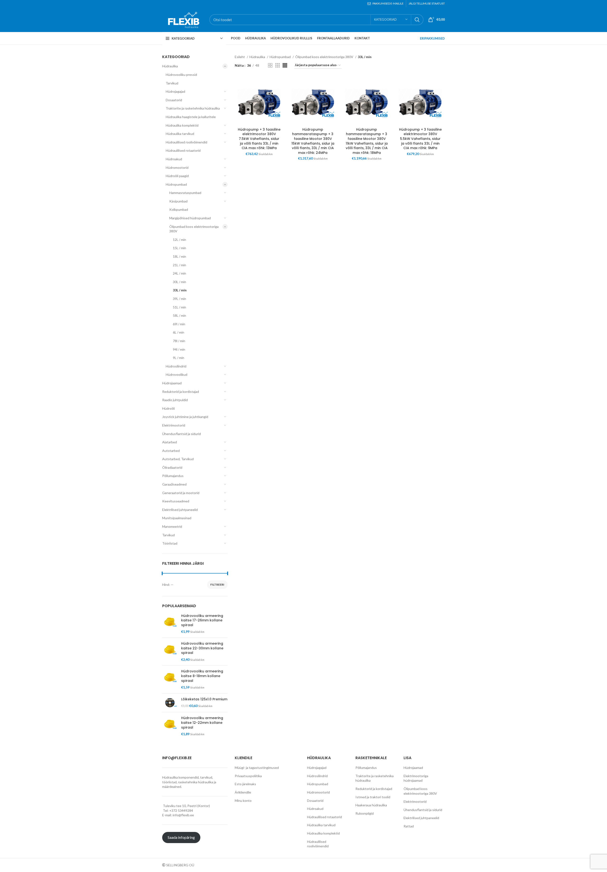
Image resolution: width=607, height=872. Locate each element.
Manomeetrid (172, 526)
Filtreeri (217, 584)
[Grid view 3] (277, 65)
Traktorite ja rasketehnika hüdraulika (193, 108)
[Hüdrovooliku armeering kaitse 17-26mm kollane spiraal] (170, 624)
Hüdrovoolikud (176, 374)
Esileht (240, 57)
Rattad (409, 826)
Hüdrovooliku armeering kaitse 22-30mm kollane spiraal (202, 648)
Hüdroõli (168, 408)
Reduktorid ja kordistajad (180, 392)
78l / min (179, 341)
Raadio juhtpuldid (175, 400)
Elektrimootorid (173, 425)
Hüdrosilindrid (176, 366)
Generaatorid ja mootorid (180, 493)
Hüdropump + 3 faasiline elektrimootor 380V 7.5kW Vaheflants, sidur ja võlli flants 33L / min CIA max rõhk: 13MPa (259, 138)
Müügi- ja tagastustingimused (257, 768)
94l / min (179, 349)
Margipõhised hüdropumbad (190, 218)
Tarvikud (172, 83)
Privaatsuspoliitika (248, 776)
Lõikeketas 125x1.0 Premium (204, 699)
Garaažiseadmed (174, 484)
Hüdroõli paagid (177, 176)
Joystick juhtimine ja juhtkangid (185, 417)
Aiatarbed (169, 442)
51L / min (179, 307)
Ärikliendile (243, 792)
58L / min (179, 315)
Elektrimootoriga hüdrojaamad (416, 778)
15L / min (179, 248)
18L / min (179, 256)
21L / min (179, 265)
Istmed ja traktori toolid (372, 797)
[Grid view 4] (285, 65)
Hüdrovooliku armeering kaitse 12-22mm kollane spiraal (202, 723)
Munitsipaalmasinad (176, 518)
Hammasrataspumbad (185, 193)
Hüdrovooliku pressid (181, 75)
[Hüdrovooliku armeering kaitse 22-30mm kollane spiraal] (170, 651)
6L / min (178, 332)
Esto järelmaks (245, 784)
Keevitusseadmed (175, 501)
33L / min (180, 290)
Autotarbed (171, 451)
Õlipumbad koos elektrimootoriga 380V (194, 229)
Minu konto (243, 801)
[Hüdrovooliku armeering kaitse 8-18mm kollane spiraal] (170, 679)
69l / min (179, 324)
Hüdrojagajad (175, 91)
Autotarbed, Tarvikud (178, 459)
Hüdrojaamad (172, 383)
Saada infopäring (181, 837)
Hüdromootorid (177, 167)
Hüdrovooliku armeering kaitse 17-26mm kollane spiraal (202, 620)
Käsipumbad (178, 201)
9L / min (178, 358)
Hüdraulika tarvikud (180, 134)
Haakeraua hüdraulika (371, 805)
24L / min (179, 273)
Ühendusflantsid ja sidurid (181, 434)
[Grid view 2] (270, 65)
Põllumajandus (173, 476)
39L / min (179, 299)
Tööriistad (169, 543)
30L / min (179, 282)
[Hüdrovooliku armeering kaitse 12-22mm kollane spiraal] (170, 726)
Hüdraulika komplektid (182, 125)
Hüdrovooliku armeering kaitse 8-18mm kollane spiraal (202, 676)
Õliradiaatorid (172, 467)
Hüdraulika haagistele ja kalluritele (191, 117)
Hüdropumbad (176, 184)
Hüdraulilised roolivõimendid (186, 142)
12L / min (179, 240)
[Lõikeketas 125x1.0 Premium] (170, 703)
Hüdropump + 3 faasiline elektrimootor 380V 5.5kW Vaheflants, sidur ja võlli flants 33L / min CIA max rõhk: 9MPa (420, 138)
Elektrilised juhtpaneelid (180, 510)
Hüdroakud (174, 159)
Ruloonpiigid (364, 813)
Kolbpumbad (178, 209)
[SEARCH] (417, 19)
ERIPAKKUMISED (432, 38)
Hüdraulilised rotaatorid (183, 150)
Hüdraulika (170, 66)
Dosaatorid (174, 100)
